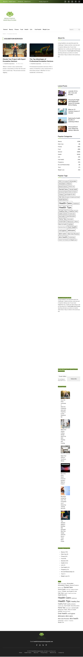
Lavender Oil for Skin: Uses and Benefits (73, 92)
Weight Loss (46, 29)
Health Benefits (63, 199)
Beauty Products (63, 186)
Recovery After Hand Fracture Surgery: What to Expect (63, 478)
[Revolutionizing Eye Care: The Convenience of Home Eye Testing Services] (65, 491)
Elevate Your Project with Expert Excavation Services (14, 60)
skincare (71, 230)
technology (72, 237)
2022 (60, 181)
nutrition (70, 224)
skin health (63, 237)
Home (4, 33)
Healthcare (76, 203)
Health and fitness (75, 197)
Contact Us (20, 1)
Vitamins (67, 240)
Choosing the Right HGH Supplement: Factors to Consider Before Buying (74, 102)
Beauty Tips (71, 186)
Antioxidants (62, 183)
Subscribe (74, 378)
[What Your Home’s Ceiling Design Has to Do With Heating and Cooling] (65, 424)
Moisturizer (70, 221)
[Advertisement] (51, 16)
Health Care (65, 203)
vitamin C (61, 240)
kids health (70, 219)
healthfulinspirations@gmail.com (43, 641)
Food (21, 29)
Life (31, 29)
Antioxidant (73, 181)
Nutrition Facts (62, 227)
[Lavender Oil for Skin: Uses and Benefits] (62, 93)
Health (26, 29)
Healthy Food (73, 211)
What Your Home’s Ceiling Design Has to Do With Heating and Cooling (63, 436)
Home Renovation (70, 216)
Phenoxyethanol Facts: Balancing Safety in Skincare (73, 128)
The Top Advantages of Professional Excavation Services (41, 60)
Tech (59, 167)
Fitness (17, 29)
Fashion (75, 191)
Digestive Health (68, 191)
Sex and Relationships (64, 164)
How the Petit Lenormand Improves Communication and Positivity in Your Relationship (63, 408)
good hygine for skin (70, 194)
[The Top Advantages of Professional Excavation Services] (41, 50)
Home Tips (62, 219)
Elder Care (60, 144)
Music (76, 221)
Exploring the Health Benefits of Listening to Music (74, 119)
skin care (62, 234)
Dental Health (73, 189)
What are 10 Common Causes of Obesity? (74, 111)
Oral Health (38, 29)
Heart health (62, 216)
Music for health (63, 224)
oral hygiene (62, 230)
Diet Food (61, 191)
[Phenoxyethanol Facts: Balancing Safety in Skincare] (62, 129)
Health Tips (65, 207)
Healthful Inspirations (9, 63)
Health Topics (12, 1)
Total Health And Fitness (73, 51)
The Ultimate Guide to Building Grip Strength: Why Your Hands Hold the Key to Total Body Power (63, 531)
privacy (62, 379)
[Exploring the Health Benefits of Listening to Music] (62, 120)
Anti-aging (65, 181)
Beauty (11, 29)
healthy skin (72, 213)
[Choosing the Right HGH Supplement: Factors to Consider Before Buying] (62, 102)
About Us (5, 1)
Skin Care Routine (73, 234)
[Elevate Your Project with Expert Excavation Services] (15, 50)
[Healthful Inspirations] (9, 16)
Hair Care (62, 197)
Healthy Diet (63, 211)
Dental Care (63, 189)
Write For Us (27, 1)
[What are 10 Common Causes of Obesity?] (62, 112)
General (5, 29)
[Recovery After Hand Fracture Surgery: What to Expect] (65, 468)
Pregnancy (61, 162)
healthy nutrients (63, 213)
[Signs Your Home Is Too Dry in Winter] (65, 450)
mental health (62, 221)
